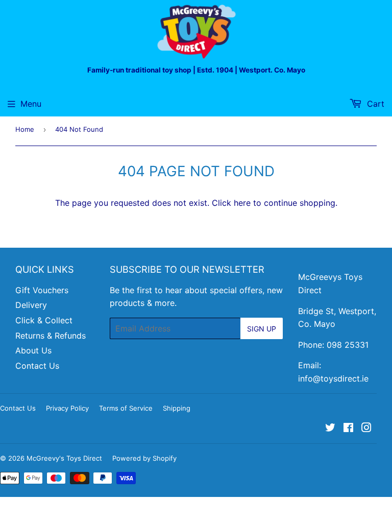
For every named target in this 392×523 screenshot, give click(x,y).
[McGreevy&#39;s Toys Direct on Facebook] (348, 428)
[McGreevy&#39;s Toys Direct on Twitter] (330, 428)
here (242, 203)
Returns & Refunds (50, 335)
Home (24, 129)
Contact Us (37, 366)
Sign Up (261, 328)
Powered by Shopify (144, 458)
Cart (374, 104)
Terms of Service (126, 408)
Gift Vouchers (41, 290)
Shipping (176, 408)
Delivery (31, 305)
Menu (30, 104)
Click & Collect (43, 320)
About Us (33, 350)
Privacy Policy (67, 408)
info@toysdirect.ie (333, 378)
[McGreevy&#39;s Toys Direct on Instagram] (366, 428)
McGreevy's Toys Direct (64, 458)
